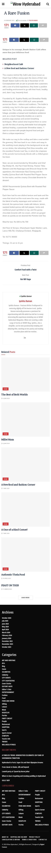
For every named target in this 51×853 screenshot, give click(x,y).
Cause (4, 669)
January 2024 (6, 638)
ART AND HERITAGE (8, 660)
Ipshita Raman (33, 20)
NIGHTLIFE (5, 712)
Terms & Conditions (29, 839)
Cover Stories (6, 683)
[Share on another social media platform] (43, 25)
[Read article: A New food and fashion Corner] (25, 464)
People (4, 721)
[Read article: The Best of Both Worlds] (25, 374)
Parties (4, 715)
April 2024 (5, 629)
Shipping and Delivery (18, 837)
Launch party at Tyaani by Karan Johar (16, 771)
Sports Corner (7, 733)
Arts (3, 663)
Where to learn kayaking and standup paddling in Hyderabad (24, 776)
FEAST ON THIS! (10, 585)
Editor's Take (6, 689)
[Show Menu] (3, 4)
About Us (5, 837)
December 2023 (7, 641)
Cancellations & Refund (11, 839)
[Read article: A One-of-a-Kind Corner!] (25, 509)
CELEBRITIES (6, 672)
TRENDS (4, 741)
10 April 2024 (6, 578)
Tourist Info (6, 738)
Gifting (4, 704)
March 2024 (6, 632)
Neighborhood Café (13, 64)
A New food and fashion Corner (19, 68)
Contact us (43, 839)
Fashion (4, 695)
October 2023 (6, 647)
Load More (25, 598)
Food (5, 389)
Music (4, 709)
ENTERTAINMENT (8, 692)
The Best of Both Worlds (14, 394)
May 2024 (5, 626)
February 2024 (7, 635)
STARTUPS (5, 736)
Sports (4, 730)
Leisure (4, 706)
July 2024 (5, 621)
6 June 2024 (6, 398)
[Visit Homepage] (25, 4)
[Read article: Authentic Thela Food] (25, 554)
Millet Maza (7, 439)
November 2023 (7, 644)
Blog (3, 666)
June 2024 (5, 624)
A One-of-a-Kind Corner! (14, 529)
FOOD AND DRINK (8, 701)
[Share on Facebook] (15, 25)
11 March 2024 (7, 589)
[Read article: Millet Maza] (25, 419)
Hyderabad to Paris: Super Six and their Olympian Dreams (22, 762)
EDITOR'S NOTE (7, 686)
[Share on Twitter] (24, 25)
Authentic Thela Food (13, 574)
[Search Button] (47, 4)
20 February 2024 (9, 20)
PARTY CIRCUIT (7, 718)
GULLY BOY (6, 780)
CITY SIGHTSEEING (8, 680)
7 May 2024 (5, 488)
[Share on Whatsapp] (34, 25)
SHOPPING (5, 727)
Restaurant (6, 724)
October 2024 (6, 618)
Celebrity (5, 675)
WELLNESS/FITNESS (9, 744)
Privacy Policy (34, 837)
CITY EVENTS (6, 677)
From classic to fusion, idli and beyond (15, 767)
